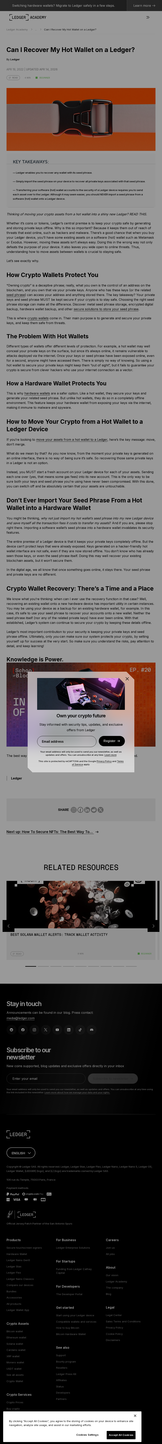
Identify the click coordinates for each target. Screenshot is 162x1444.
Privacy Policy (104, 761)
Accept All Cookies (121, 1434)
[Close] (135, 1415)
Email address (53, 741)
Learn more (111, 755)
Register (109, 741)
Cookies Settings (87, 1434)
